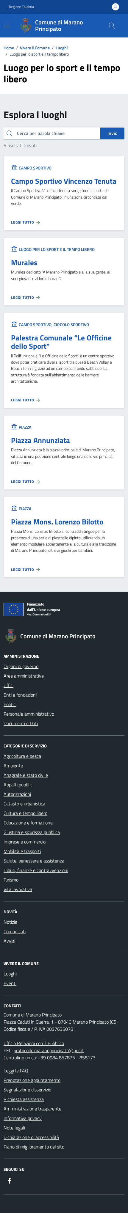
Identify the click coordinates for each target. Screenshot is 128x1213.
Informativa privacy (23, 1118)
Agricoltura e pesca (22, 756)
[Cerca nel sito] (112, 25)
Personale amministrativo (29, 713)
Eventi (10, 983)
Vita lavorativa (18, 889)
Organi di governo (21, 666)
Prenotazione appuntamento (32, 1080)
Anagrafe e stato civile (26, 775)
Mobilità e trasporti (22, 851)
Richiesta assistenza (24, 1099)
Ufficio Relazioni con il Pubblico (34, 1043)
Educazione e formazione (28, 822)
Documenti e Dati (21, 723)
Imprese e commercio (25, 841)
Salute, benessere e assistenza (34, 860)
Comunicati (15, 931)
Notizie (10, 922)
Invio (112, 133)
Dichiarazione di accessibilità (31, 1137)
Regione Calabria (21, 7)
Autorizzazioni (17, 794)
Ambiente (13, 765)
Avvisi (9, 941)
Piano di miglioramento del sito (34, 1146)
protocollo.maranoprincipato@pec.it (49, 1050)
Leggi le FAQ (16, 1070)
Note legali (14, 1127)
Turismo (11, 879)
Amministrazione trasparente (32, 1108)
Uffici (8, 685)
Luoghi (10, 973)
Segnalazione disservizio (27, 1089)
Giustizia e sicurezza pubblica (32, 832)
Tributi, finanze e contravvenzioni (36, 870)
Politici (10, 704)
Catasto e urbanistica (24, 803)
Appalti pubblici (18, 784)
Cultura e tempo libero (25, 813)
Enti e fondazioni (20, 694)
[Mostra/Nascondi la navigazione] (7, 25)
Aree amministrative (24, 675)
